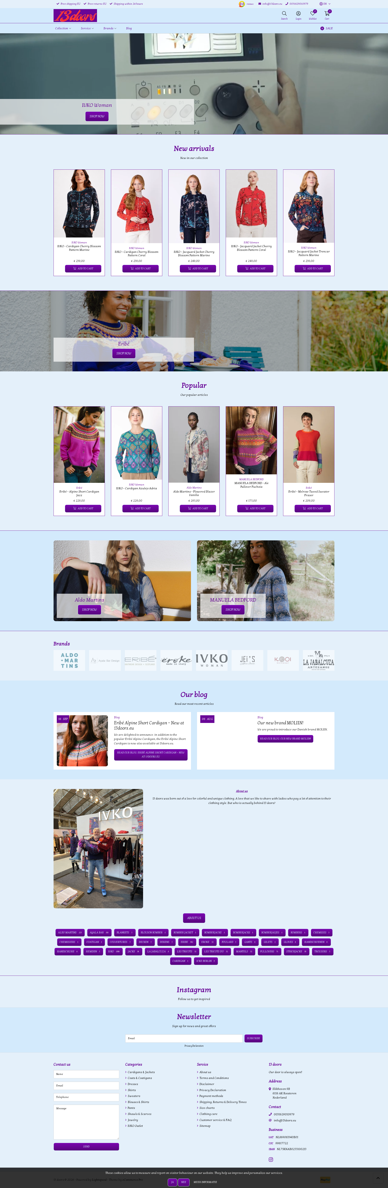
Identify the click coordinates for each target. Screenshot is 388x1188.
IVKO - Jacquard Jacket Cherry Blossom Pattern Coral (251, 248)
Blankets (124, 932)
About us (205, 1072)
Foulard (229, 942)
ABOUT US (194, 918)
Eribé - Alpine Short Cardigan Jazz (79, 493)
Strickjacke (296, 951)
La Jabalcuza (158, 951)
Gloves (290, 942)
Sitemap (205, 1126)
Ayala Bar (99, 932)
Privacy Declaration (194, 1045)
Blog (129, 28)
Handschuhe (67, 951)
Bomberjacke (214, 932)
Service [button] (86, 28)
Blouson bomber (153, 932)
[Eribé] (140, 660)
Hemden (93, 951)
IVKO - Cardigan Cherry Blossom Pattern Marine (79, 248)
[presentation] (51, 225)
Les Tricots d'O (216, 951)
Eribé (79, 487)
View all (328, 644)
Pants (131, 1108)
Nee (183, 1182)
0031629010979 (284, 1114)
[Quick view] (97, 177)
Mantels (244, 951)
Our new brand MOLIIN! (280, 723)
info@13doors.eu (285, 1120)
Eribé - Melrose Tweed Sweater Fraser (308, 493)
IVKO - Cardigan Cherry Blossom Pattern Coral (136, 253)
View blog (327, 706)
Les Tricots (186, 951)
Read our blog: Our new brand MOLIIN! (285, 738)
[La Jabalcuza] (318, 660)
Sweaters (133, 1096)
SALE (329, 28)
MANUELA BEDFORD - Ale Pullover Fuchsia (251, 484)
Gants (249, 942)
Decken (145, 942)
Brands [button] (108, 28)
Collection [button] (61, 28)
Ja (172, 1182)
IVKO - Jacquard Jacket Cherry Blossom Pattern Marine (194, 253)
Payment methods (211, 1096)
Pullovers (269, 951)
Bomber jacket (185, 932)
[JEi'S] (247, 660)
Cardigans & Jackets (141, 1072)
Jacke (133, 951)
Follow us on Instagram (318, 1001)
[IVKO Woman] (212, 660)
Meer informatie (205, 1182)
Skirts (131, 1090)
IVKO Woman (79, 242)
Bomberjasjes (271, 932)
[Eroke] (176, 660)
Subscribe (253, 1038)
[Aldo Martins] (69, 660)
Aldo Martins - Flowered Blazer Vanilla (194, 493)
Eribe (187, 942)
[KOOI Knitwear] (283, 660)
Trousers (322, 951)
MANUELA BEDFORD (251, 479)
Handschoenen (316, 942)
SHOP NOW (123, 353)
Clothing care (208, 1114)
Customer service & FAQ (215, 1120)
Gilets (269, 942)
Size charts (207, 1108)
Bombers (298, 932)
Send (86, 1146)
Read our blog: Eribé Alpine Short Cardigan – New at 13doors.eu (150, 754)
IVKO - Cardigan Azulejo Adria (136, 488)
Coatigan (94, 942)
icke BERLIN (205, 961)
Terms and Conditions (214, 1078)
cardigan (180, 961)
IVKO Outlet (135, 1126)
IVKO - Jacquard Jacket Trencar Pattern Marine (309, 253)
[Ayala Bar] (105, 660)
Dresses (132, 1084)
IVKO (114, 951)
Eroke (207, 942)
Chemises (321, 932)
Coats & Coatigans (139, 1078)
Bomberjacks (243, 932)
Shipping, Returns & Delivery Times (223, 1102)
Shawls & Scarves (139, 1114)
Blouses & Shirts (138, 1102)
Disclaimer (206, 1084)
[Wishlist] (60, 269)
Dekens (166, 942)
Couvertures (120, 942)
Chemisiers (69, 942)
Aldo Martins (194, 487)
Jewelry (132, 1120)
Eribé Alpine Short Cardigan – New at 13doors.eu (149, 725)
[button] (323, 4)
